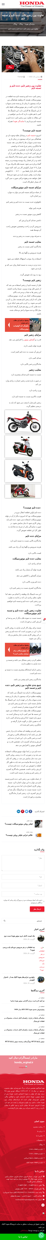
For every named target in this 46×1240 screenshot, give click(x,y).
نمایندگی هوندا (30, 24)
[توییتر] (26, 811)
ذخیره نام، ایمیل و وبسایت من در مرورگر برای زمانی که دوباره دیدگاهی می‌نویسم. (23, 901)
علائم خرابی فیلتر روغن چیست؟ (19, 835)
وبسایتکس (24, 1230)
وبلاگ (21, 24)
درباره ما (40, 1131)
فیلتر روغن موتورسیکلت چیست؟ (19, 824)
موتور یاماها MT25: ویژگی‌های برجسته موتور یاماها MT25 (24, 1041)
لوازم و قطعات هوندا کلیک (34, 1162)
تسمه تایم (31, 135)
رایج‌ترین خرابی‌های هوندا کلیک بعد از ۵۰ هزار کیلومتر (19, 978)
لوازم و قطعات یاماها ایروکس (33, 1158)
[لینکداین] (18, 811)
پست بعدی (29, 832)
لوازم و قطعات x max (36, 1149)
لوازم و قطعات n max (36, 1153)
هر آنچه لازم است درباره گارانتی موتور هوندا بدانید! (27, 1001)
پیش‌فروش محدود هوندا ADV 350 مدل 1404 (29, 1009)
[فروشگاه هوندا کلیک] (32, 4)
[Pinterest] (22, 811)
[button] (41, 1235)
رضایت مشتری (38, 1127)
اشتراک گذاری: (39, 811)
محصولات (40, 1140)
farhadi (20, 77)
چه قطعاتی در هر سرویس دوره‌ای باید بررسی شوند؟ (19, 948)
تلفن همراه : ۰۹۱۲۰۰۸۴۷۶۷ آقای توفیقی (28, 1189)
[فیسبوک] (30, 811)
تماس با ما (39, 1136)
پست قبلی (30, 820)
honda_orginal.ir (23, 1062)
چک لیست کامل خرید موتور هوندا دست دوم (19, 936)
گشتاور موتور (29, 339)
